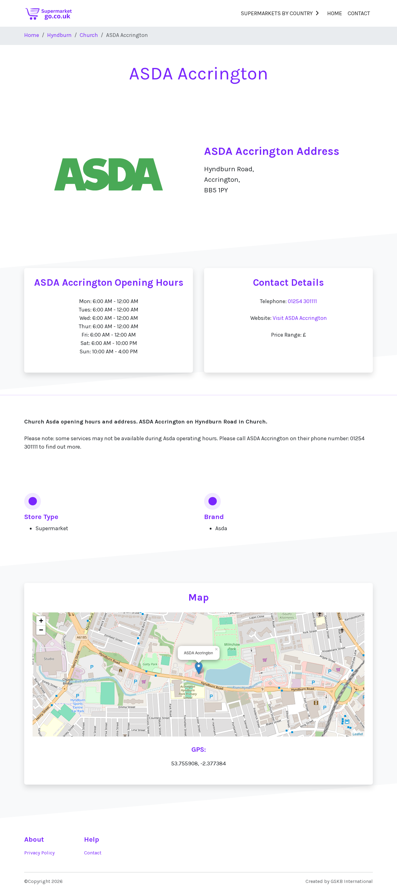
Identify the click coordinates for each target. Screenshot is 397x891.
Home (334, 13)
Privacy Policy (39, 853)
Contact (359, 13)
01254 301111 (302, 301)
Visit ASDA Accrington (300, 318)
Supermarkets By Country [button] (277, 13)
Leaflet (358, 733)
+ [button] (41, 621)
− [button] (41, 630)
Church (89, 35)
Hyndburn (59, 35)
